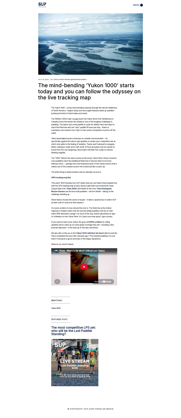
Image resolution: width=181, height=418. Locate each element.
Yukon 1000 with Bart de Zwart (90, 233)
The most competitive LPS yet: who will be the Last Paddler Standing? (73, 331)
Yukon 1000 (56, 308)
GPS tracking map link (61, 177)
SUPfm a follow (95, 222)
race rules (60, 138)
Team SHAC (71, 188)
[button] (90, 44)
